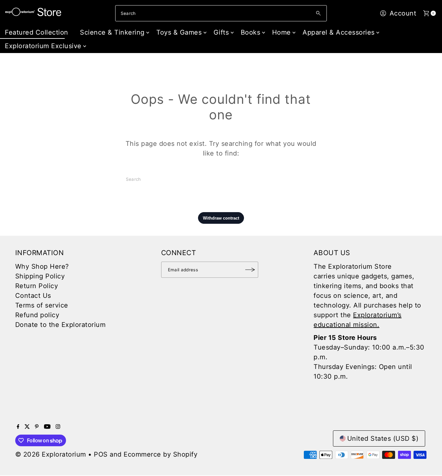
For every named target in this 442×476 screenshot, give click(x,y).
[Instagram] (58, 426)
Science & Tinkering (112, 32)
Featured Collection (36, 32)
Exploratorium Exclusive (43, 46)
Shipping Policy (40, 276)
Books (250, 32)
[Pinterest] (37, 426)
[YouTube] (47, 426)
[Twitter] (27, 426)
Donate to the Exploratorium (60, 325)
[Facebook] (18, 426)
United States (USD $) (383, 438)
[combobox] (221, 13)
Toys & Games (179, 32)
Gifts (221, 32)
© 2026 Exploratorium (50, 454)
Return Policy (36, 286)
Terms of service (41, 305)
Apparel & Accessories (339, 32)
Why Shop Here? (42, 266)
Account (403, 13)
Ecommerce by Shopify (160, 454)
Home (281, 32)
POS (101, 454)
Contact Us (33, 295)
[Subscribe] (250, 270)
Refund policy (37, 315)
